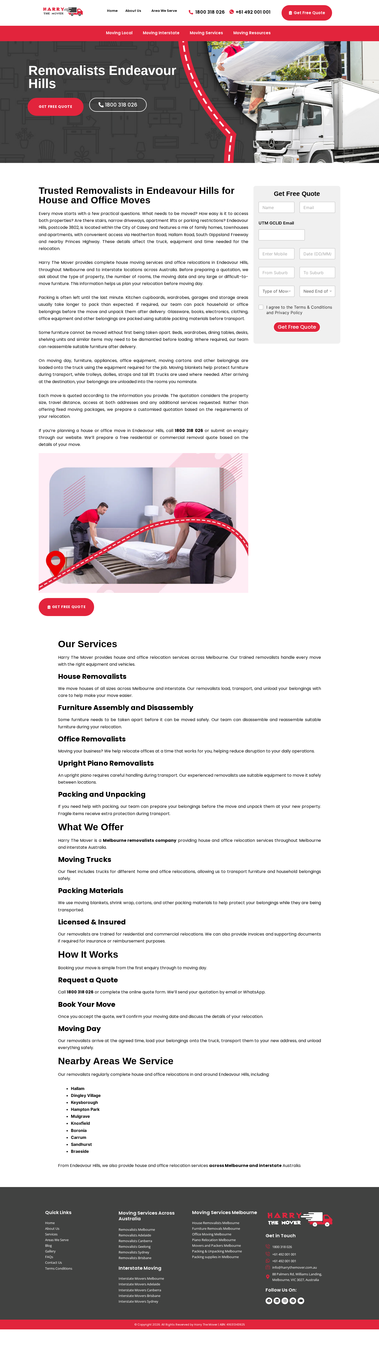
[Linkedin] (277, 1300)
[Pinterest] (293, 1300)
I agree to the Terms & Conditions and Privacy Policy (299, 310)
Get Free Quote (297, 327)
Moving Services (206, 33)
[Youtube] (301, 1300)
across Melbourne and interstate (245, 1165)
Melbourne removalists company (139, 840)
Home (112, 10)
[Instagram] (285, 1300)
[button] (134, 10)
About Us (133, 10)
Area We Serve (164, 10)
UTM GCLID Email (276, 223)
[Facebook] (269, 1300)
